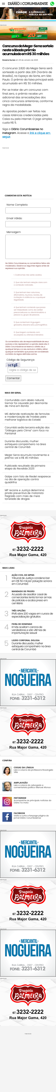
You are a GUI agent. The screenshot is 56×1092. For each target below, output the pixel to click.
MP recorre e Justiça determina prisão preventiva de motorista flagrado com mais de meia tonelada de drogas (24, 494)
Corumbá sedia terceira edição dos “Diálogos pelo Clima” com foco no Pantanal (27, 430)
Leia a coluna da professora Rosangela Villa (33, 771)
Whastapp (52, 4)
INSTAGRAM (20, 797)
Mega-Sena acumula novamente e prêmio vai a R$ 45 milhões (27, 456)
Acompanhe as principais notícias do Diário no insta (32, 801)
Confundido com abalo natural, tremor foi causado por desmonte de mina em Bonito (26, 403)
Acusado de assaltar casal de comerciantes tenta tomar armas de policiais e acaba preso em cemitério (32, 598)
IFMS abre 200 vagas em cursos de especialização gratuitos (32, 615)
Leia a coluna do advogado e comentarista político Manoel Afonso (32, 786)
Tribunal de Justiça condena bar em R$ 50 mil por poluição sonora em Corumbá (32, 581)
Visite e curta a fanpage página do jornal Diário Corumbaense (31, 816)
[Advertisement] (28, 169)
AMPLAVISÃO (21, 782)
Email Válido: (14, 218)
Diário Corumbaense (28, 3)
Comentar (13, 378)
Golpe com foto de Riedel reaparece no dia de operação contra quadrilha (28, 479)
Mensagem (14, 232)
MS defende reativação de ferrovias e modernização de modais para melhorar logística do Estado (27, 416)
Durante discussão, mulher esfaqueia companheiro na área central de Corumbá (25, 444)
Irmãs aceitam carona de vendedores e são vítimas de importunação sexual (29, 630)
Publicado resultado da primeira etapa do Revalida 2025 (25, 467)
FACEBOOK (19, 813)
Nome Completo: (17, 204)
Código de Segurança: (21, 360)
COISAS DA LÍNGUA (24, 767)
